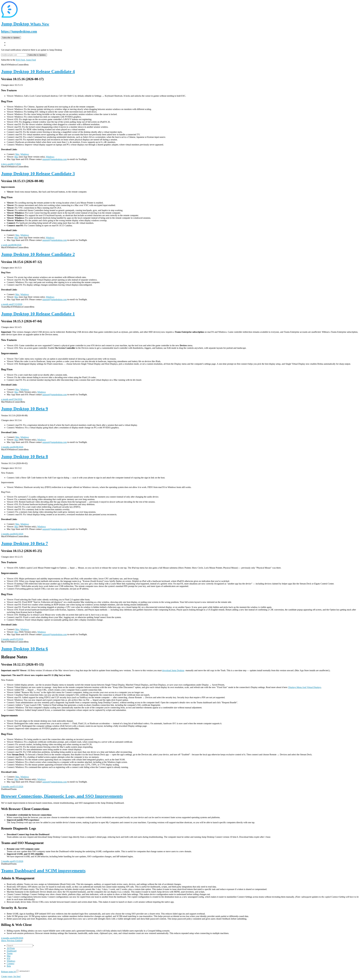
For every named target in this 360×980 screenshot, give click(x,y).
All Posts (11, 948)
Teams (10, 953)
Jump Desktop (25, 23)
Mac (17, 154)
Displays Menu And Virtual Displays (304, 687)
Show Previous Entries (11, 940)
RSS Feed (20, 60)
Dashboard (11, 951)
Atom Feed (31, 60)
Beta (9, 966)
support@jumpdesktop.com (54, 159)
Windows (24, 154)
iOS (8, 958)
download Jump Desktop (173, 670)
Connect (10, 963)
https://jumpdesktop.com (19, 31)
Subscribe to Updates (11, 38)
